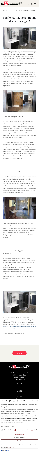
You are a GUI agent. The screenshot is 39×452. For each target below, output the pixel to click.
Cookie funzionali (8, 430)
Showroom (19, 399)
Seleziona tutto (19, 434)
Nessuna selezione (19, 437)
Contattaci (19, 353)
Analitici (36, 430)
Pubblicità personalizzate (24, 430)
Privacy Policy (11, 447)
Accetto (19, 441)
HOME (19, 396)
